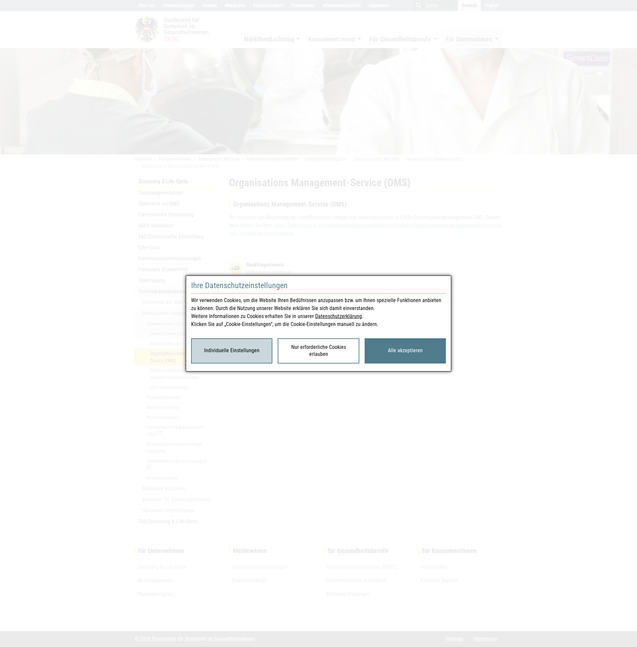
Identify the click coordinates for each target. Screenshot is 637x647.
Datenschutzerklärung (338, 316)
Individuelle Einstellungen (231, 350)
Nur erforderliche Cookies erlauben (318, 350)
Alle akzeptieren (405, 350)
